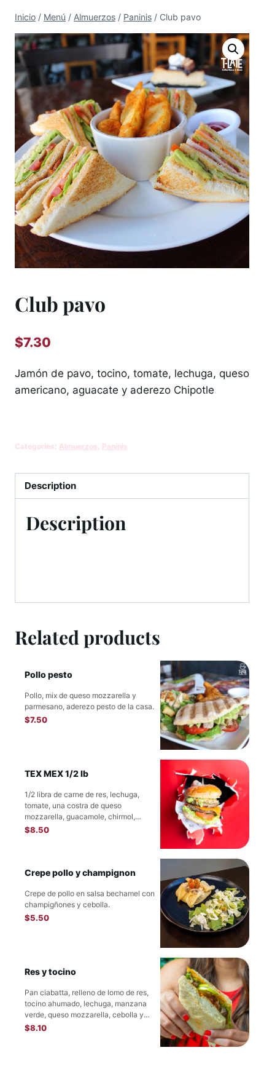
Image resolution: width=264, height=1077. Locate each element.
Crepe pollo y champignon (80, 872)
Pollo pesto (48, 674)
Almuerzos (78, 446)
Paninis (115, 446)
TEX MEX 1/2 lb (56, 773)
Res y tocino (50, 971)
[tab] (132, 486)
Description (50, 485)
